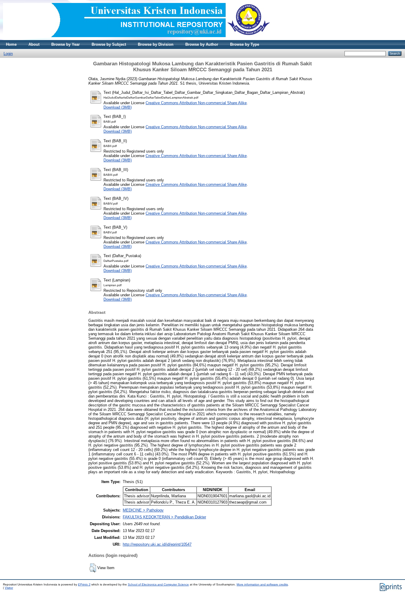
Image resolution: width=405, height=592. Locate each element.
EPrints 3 (84, 584)
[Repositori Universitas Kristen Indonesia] (136, 39)
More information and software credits (262, 584)
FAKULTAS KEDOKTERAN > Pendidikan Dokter (164, 517)
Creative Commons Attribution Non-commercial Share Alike (196, 103)
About (33, 44)
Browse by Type (244, 44)
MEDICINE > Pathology (143, 510)
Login (8, 53)
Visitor (9, 587)
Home (11, 44)
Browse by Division (155, 44)
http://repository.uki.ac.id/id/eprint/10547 (157, 544)
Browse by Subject (109, 44)
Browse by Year (65, 44)
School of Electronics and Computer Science (158, 584)
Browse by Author (201, 44)
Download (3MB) (117, 107)
